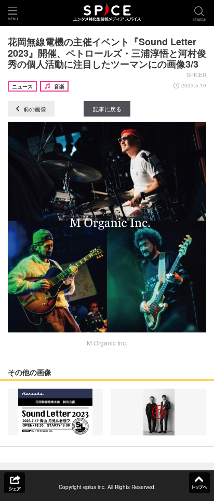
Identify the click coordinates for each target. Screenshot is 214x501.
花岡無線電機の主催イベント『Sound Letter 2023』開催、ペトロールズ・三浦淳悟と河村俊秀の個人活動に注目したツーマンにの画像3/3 (107, 53)
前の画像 (34, 109)
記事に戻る (107, 109)
